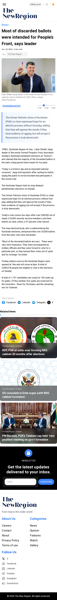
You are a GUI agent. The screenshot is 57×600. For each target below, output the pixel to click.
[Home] (28, 13)
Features (35, 535)
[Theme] (53, 4)
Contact (6, 530)
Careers (6, 525)
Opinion (34, 530)
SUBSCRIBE (46, 481)
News (5, 24)
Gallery (34, 545)
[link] (28, 337)
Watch (34, 540)
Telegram (41, 302)
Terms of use (10, 545)
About (5, 535)
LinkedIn (26, 302)
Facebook (11, 302)
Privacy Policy (10, 540)
